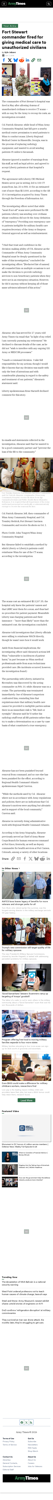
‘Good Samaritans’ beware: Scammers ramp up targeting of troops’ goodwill (25, 995)
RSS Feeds (32, 1447)
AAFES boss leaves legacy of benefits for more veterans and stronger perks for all (25, 903)
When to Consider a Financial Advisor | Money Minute (33, 1153)
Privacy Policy (8, 1441)
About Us (32, 1459)
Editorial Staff (8, 1469)
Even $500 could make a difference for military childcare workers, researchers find (24, 1084)
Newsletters (33, 1444)
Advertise (6, 1459)
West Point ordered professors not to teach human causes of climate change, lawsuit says (24, 1293)
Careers (31, 1463)
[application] (26, 1128)
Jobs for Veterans (35, 1466)
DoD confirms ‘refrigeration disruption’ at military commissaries (26, 1312)
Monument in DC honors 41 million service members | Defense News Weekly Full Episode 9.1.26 (25, 1145)
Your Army (10, 25)
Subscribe (32, 1441)
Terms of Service (10, 1444)
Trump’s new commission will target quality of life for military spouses (26, 949)
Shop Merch (33, 1451)
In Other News (10, 868)
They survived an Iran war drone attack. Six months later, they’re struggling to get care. (23, 1321)
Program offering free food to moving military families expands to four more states (24, 1041)
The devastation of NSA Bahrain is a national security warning (24, 1283)
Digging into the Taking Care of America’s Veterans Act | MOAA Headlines (34, 1166)
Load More (26, 1100)
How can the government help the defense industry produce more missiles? (34, 1178)
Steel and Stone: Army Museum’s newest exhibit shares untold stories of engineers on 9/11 (25, 1302)
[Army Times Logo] (16, 3)
